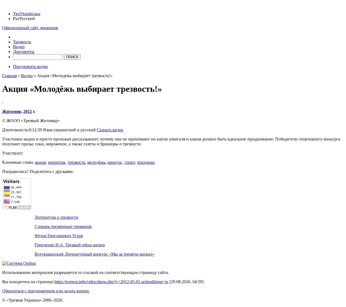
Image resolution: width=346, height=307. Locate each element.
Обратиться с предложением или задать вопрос (45, 291)
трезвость (76, 162)
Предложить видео (30, 66)
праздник (145, 162)
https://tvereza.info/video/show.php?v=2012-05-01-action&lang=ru (111, 281)
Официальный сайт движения (30, 27)
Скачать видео (110, 130)
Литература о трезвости (56, 217)
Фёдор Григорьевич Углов (59, 235)
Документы (23, 51)
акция (40, 162)
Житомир (11, 111)
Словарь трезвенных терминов (63, 226)
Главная (9, 75)
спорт (130, 162)
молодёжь (96, 162)
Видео (19, 46)
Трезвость (22, 42)
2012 (27, 111)
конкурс (115, 162)
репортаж (56, 162)
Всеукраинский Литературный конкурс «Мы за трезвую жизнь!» (94, 254)
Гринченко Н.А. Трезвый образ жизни (70, 245)
